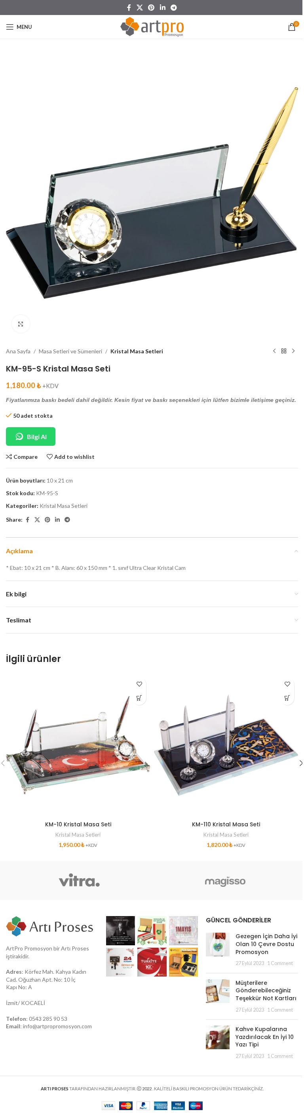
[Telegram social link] (173, 7)
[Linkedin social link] (162, 7)
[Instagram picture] (120, 930)
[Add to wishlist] (139, 684)
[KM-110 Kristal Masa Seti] (226, 745)
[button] (139, 698)
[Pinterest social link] (151, 7)
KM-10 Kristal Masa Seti (78, 824)
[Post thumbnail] (218, 950)
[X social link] (139, 7)
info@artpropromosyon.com (57, 1026)
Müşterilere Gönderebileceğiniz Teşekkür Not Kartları (266, 990)
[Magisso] (225, 880)
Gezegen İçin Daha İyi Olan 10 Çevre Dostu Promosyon (266, 944)
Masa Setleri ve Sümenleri (70, 351)
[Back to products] (284, 351)
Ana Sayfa (18, 351)
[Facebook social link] (129, 7)
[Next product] (293, 351)
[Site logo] (152, 26)
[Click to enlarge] (21, 324)
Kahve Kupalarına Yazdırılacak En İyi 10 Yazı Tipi (265, 1036)
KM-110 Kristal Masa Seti (226, 824)
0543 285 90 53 (48, 1018)
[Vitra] (79, 880)
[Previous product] (274, 351)
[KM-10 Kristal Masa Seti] (78, 745)
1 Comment (280, 963)
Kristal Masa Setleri (136, 351)
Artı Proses (75, 948)
